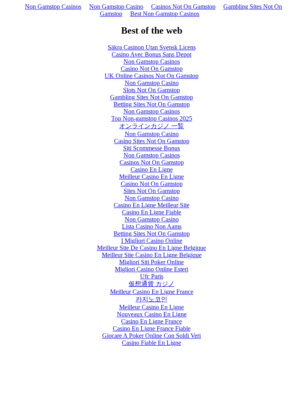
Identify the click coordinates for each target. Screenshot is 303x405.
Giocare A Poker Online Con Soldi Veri (151, 335)
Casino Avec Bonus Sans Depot (151, 54)
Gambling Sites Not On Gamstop (151, 97)
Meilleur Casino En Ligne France (151, 291)
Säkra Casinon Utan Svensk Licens (152, 47)
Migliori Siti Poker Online (151, 262)
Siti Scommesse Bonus (151, 148)
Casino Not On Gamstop (152, 68)
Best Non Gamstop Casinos (164, 13)
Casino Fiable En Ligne (151, 342)
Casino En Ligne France (151, 321)
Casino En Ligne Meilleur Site (151, 205)
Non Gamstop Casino (116, 6)
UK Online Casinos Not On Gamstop (151, 75)
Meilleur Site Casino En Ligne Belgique (152, 255)
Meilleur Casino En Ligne (151, 176)
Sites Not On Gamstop (151, 190)
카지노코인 (151, 299)
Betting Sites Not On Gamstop (152, 104)
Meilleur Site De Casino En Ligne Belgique (151, 247)
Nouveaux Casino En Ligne (152, 314)
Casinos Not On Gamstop (183, 6)
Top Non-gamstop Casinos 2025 (151, 118)
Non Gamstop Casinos (53, 6)
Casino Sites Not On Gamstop (151, 141)
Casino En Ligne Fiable (151, 212)
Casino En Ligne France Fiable (152, 328)
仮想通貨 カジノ (151, 283)
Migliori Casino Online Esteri (151, 269)
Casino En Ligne (152, 169)
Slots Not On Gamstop (151, 90)
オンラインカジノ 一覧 (151, 126)
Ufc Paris (151, 276)
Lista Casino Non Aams (151, 226)
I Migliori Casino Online (151, 240)
